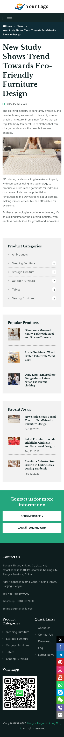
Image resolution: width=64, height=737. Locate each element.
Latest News (46, 654)
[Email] (60, 715)
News (20, 26)
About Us (44, 628)
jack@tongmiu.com (32, 527)
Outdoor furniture (17, 645)
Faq (40, 648)
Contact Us (45, 634)
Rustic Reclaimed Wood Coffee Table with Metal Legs (40, 356)
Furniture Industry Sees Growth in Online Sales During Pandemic (40, 465)
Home (8, 26)
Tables (10, 652)
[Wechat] (60, 700)
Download (44, 641)
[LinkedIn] (60, 654)
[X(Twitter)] (60, 639)
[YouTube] (60, 677)
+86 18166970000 (18, 593)
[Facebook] (60, 647)
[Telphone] (60, 707)
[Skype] (60, 692)
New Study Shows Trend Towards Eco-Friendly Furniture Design (40, 420)
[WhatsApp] (60, 685)
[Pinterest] (60, 662)
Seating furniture (17, 658)
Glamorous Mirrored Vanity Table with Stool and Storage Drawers (39, 334)
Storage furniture (17, 638)
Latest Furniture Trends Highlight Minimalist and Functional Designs (40, 443)
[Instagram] (60, 670)
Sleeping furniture (17, 632)
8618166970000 (25, 601)
